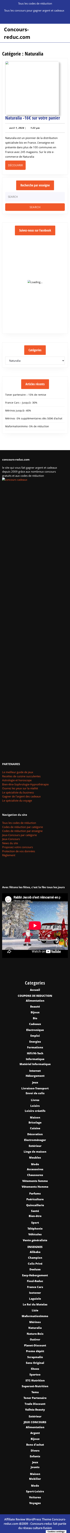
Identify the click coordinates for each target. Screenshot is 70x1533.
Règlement (8, 855)
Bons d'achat (35, 1444)
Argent (35, 1433)
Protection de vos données (18, 851)
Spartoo (35, 1374)
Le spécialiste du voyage (17, 800)
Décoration (35, 1134)
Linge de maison (35, 1151)
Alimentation (35, 1000)
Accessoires (35, 1169)
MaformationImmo (35, 1316)
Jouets (35, 1467)
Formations (35, 1047)
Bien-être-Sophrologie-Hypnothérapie (25, 784)
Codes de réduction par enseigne (22, 831)
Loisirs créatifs (35, 1111)
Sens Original (35, 1363)
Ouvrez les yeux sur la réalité (20, 788)
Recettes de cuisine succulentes (21, 776)
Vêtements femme (35, 1181)
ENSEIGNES (35, 1247)
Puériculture (35, 1199)
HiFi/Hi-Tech (35, 1053)
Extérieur (35, 1146)
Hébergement (35, 1075)
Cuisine (35, 1128)
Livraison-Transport (35, 1088)
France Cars (35, 1287)
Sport (35, 1222)
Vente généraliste (35, 1240)
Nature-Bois (35, 1333)
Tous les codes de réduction (19, 823)
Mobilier (35, 1479)
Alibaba (35, 1252)
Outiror (35, 1339)
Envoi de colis (35, 1093)
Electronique (35, 1030)
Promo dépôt (35, 1351)
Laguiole (35, 1298)
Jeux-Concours (11, 839)
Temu (35, 1392)
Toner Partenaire (35, 1398)
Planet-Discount (35, 1345)
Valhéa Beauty (35, 1409)
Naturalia (35, 1328)
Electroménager (35, 1140)
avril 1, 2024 (16, 127)
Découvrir (17, 165)
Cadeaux (35, 1024)
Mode (35, 1164)
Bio (35, 1018)
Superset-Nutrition (35, 1386)
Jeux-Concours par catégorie (19, 835)
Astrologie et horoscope (17, 780)
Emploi (35, 1035)
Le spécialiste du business (18, 792)
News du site (10, 843)
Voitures (35, 1497)
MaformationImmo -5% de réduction (27, 426)
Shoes (35, 1368)
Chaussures (35, 1175)
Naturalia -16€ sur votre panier (32, 118)
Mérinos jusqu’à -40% (18, 410)
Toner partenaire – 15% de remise (25, 394)
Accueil (35, 990)
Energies (35, 1041)
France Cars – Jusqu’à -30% (21, 402)
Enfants (35, 1456)
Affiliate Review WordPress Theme (27, 1519)
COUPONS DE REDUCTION (35, 995)
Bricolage (35, 1122)
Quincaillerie (35, 1205)
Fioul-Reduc (35, 1281)
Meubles (35, 1157)
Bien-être (35, 1216)
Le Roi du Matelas (35, 1304)
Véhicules (35, 1234)
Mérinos (35, 1322)
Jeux (35, 1082)
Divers (35, 1450)
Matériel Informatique (35, 1064)
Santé (35, 1211)
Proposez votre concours (17, 847)
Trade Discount (35, 1404)
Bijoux (35, 1012)
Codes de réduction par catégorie (22, 827)
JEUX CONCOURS (35, 1422)
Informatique (35, 1059)
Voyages (35, 1503)
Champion (35, 1257)
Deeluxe (35, 1269)
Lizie (35, 1310)
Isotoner (35, 1292)
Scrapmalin (35, 1357)
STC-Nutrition (35, 1380)
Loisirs (35, 1106)
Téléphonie (35, 1228)
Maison (35, 1117)
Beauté (35, 1006)
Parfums (35, 1193)
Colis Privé (35, 1263)
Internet (35, 1070)
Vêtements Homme (35, 1186)
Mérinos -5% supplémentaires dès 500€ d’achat (33, 418)
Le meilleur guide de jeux (17, 772)
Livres (35, 1100)
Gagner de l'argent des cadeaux (21, 796)
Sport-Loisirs (35, 1491)
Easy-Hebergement (35, 1275)
